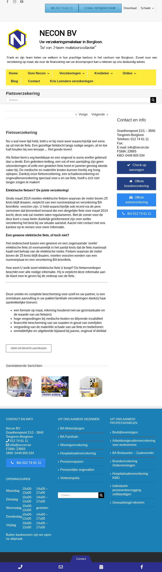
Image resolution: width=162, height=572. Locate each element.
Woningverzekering (74, 445)
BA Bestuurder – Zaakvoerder (133, 453)
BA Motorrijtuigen (72, 428)
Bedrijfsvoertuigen (125, 432)
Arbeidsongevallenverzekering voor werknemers (133, 442)
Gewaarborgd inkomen (128, 502)
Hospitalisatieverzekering (78, 453)
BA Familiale (69, 436)
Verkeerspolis (69, 478)
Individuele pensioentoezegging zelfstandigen (126, 490)
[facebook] (7, 1)
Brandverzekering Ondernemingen (124, 463)
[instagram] (14, 1)
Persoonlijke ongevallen (77, 469)
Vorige (83, 114)
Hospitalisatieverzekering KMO (130, 475)
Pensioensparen (71, 461)
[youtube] (21, 1)
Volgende (98, 114)
